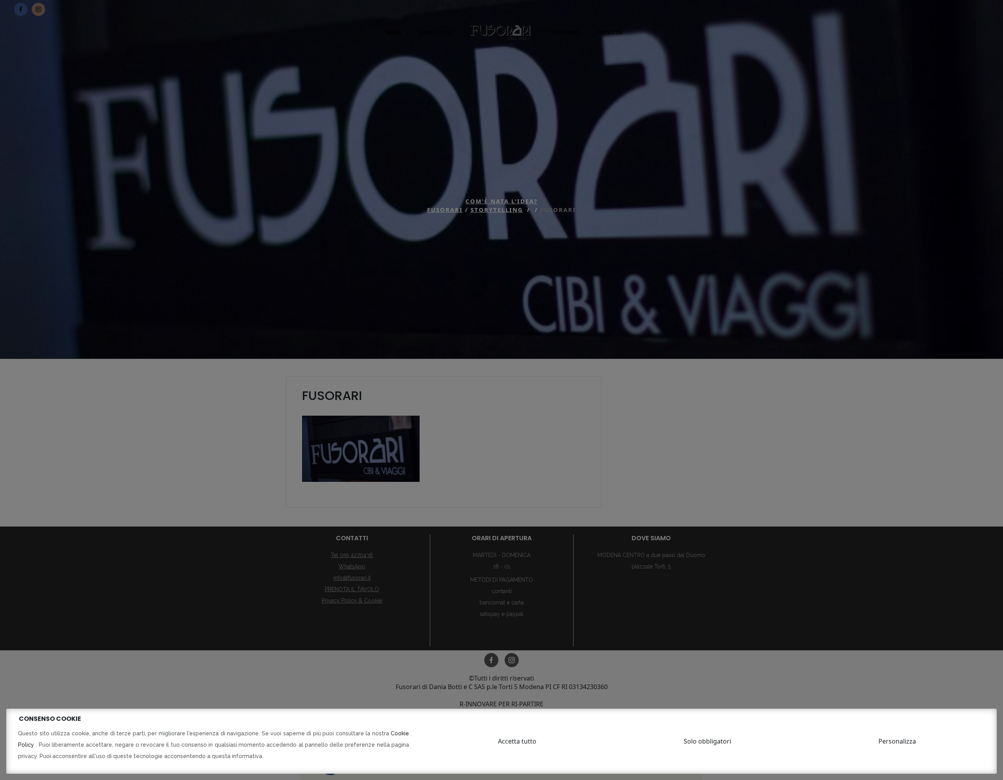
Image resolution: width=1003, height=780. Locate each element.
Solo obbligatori (707, 741)
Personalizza (897, 741)
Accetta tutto (517, 741)
